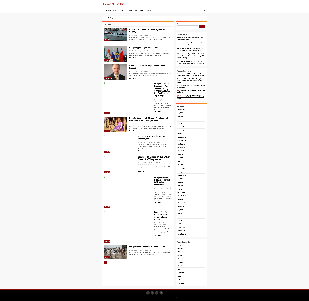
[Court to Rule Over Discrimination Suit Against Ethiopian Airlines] (128, 227)
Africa (115, 10)
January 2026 (181, 133)
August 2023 (181, 206)
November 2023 (182, 199)
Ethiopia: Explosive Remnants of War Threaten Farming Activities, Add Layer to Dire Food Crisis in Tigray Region (163, 89)
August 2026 (181, 109)
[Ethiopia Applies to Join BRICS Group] (115, 54)
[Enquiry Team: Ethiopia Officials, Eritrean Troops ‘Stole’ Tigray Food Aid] (120, 165)
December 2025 (182, 137)
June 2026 (180, 116)
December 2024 (182, 175)
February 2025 (181, 168)
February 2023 (181, 227)
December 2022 (182, 234)
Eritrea (179, 252)
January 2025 (181, 172)
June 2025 (180, 158)
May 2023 (180, 217)
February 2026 (181, 130)
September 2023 (182, 203)
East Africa (108, 78)
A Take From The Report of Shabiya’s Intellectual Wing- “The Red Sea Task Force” (191, 74)
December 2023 (182, 196)
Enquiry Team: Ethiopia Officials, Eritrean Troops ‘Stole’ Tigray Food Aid (154, 158)
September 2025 (182, 147)
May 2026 (180, 120)
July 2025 (180, 154)
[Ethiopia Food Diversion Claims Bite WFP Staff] (115, 252)
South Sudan (181, 273)
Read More (132, 42)
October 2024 (181, 182)
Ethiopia (107, 40)
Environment (139, 10)
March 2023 (181, 223)
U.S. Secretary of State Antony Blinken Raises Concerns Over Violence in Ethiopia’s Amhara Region (190, 80)
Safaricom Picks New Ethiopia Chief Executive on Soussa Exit (148, 66)
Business (129, 10)
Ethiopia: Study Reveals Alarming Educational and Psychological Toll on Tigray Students (148, 119)
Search (179, 24)
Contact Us (171, 298)
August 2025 (181, 151)
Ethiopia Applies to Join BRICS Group (143, 47)
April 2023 (180, 220)
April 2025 (180, 165)
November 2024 (182, 178)
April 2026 (180, 123)
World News (181, 283)
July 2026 (180, 113)
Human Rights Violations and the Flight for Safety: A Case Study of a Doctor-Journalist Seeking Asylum (191, 96)
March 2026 (181, 127)
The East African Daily (113, 4)
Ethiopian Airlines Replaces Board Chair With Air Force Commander (162, 181)
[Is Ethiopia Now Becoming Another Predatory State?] (120, 144)
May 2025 (180, 161)
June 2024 (180, 185)
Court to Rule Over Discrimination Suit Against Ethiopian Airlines (161, 215)
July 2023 (180, 210)
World (108, 10)
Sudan (179, 279)
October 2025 (181, 144)
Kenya (179, 259)
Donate (178, 298)
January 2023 (181, 230)
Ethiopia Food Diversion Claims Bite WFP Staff (147, 246)
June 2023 (180, 213)
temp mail (179, 79)
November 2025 (182, 140)
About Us (164, 298)
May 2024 (180, 189)
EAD (132, 35)
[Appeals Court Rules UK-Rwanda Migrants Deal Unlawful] (115, 34)
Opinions (149, 10)
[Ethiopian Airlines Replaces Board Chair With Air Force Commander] (128, 192)
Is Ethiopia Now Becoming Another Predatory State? (151, 137)
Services (158, 298)
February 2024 (181, 192)
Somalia (180, 269)
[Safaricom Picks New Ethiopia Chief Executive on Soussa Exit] (115, 72)
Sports (122, 10)
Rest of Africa (181, 266)
